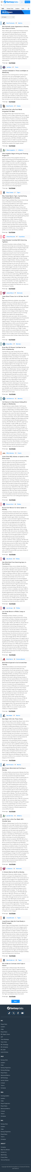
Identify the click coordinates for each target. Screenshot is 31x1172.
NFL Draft (3, 1049)
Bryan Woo (9, 344)
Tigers (18, 192)
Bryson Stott (10, 504)
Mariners (18, 344)
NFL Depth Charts (5, 1034)
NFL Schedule (4, 1047)
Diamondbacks (20, 659)
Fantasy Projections (6, 1067)
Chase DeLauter (10, 236)
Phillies (19, 504)
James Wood (10, 293)
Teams (2, 1085)
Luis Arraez (9, 608)
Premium (27, 1)
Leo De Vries (9, 816)
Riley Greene (9, 192)
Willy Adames (10, 453)
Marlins (20, 23)
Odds (23, 8)
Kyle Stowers (10, 764)
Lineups (3, 1083)
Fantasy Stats (10, 8)
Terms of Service (5, 1160)
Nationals (20, 293)
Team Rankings (5, 1039)
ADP (2, 1037)
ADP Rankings (4, 1078)
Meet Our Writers (5, 1149)
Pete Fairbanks (10, 23)
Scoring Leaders (5, 1096)
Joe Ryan (8, 67)
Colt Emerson (10, 398)
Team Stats (4, 1042)
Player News (4, 1032)
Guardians (22, 236)
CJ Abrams (9, 868)
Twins (16, 67)
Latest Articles (4, 1052)
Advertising (4, 1154)
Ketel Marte (9, 659)
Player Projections (5, 1103)
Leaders (17, 8)
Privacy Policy (4, 1157)
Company (3, 1147)
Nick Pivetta (9, 106)
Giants (19, 453)
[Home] (10, 1)
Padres (19, 106)
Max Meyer (9, 715)
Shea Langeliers (10, 150)
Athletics (20, 150)
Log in (22, 1)
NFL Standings (4, 1044)
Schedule (3, 1088)
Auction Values (4, 1080)
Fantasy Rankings (5, 1070)
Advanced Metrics (5, 1075)
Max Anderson (10, 960)
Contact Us (3, 1152)
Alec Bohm (9, 559)
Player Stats (4, 1024)
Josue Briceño (10, 918)
